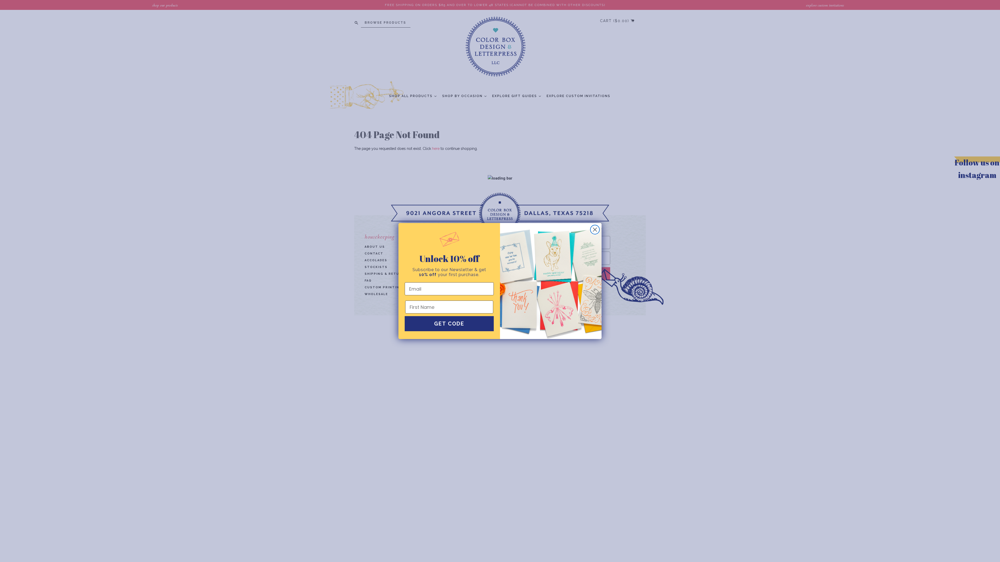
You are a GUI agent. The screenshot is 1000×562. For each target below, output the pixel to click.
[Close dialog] (594, 229)
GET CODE (449, 324)
